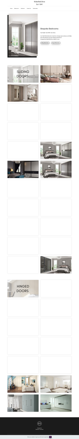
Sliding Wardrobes (45, 42)
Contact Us (29, 8)
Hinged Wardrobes (56, 42)
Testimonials (35, 8)
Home (11, 8)
